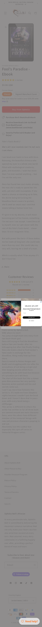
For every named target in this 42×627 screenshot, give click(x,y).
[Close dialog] (41, 302)
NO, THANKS (31, 320)
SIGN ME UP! (31, 317)
